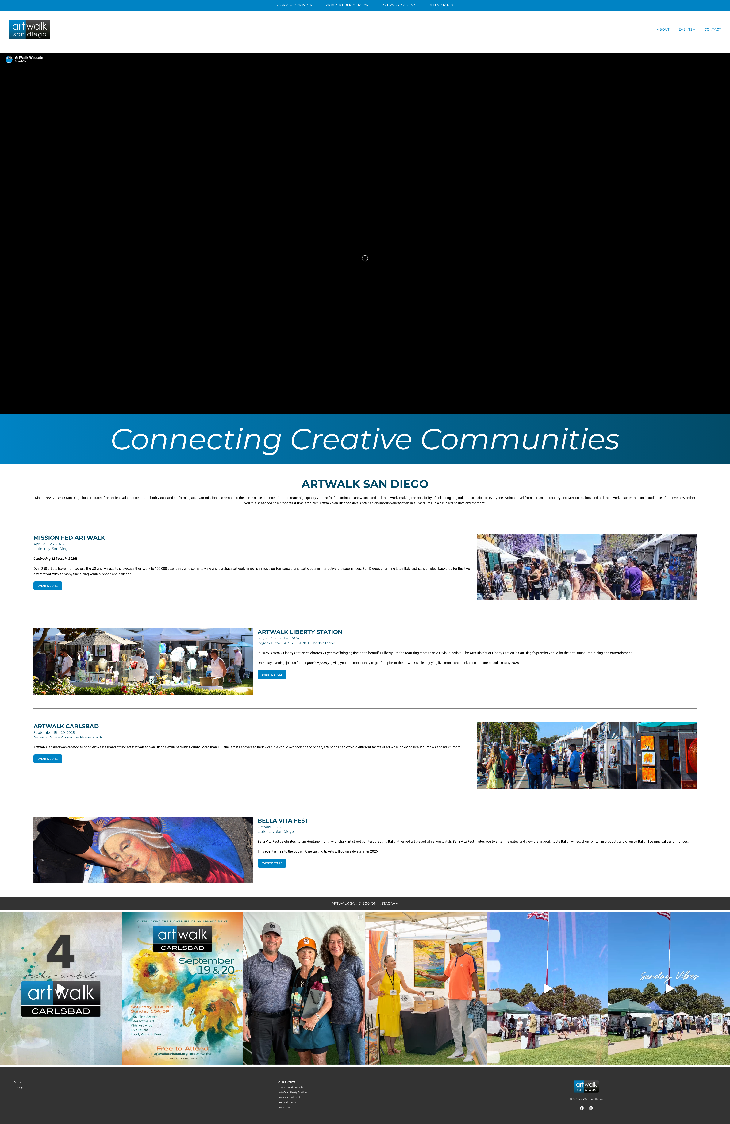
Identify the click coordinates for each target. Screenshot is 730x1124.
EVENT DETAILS (47, 586)
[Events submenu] (694, 30)
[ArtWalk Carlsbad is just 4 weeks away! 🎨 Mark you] (61, 988)
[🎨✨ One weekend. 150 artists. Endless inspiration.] (182, 988)
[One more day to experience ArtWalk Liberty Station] (669, 988)
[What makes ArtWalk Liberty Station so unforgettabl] (426, 988)
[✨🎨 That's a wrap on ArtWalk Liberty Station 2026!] (547, 988)
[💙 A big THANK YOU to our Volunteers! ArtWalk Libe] (304, 988)
